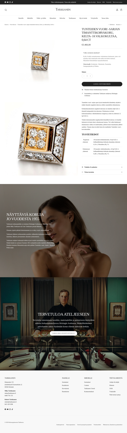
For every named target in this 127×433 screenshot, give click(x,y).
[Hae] (6, 10)
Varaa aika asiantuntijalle (63, 333)
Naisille (21, 18)
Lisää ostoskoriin (102, 84)
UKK (103, 2)
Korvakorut (13, 24)
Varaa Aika (105, 18)
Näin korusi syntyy (117, 2)
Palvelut (62, 18)
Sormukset (65, 382)
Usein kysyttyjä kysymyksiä (84, 424)
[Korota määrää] (90, 76)
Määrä (84, 72)
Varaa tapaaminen (70, 424)
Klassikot (53, 18)
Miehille (30, 18)
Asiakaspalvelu (60, 424)
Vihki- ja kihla (41, 18)
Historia (99, 2)
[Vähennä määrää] (83, 76)
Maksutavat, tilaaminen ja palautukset (112, 424)
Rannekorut (65, 391)
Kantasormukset (89, 391)
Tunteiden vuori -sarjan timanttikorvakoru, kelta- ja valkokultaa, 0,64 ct (36, 24)
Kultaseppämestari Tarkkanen (16, 422)
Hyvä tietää (83, 18)
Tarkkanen (72, 18)
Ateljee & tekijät (91, 2)
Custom (86, 385)
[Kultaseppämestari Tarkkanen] (63, 9)
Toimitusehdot (97, 424)
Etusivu (7, 24)
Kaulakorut (65, 385)
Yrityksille (108, 2)
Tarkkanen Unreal (89, 388)
